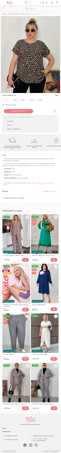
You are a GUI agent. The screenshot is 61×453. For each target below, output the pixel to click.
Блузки (39, 183)
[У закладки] (55, 111)
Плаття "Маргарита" (39, 305)
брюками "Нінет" (49, 165)
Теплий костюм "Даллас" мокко (14, 404)
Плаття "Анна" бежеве (39, 354)
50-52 (6, 100)
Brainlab (56, 451)
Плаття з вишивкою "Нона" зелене (43, 255)
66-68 (40, 100)
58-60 (23, 100)
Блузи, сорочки (31, 183)
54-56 (15, 100)
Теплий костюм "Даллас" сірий (42, 404)
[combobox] (33, 2)
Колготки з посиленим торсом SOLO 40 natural (16, 305)
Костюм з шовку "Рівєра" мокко (14, 255)
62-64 (31, 100)
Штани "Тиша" (8, 354)
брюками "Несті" (36, 165)
